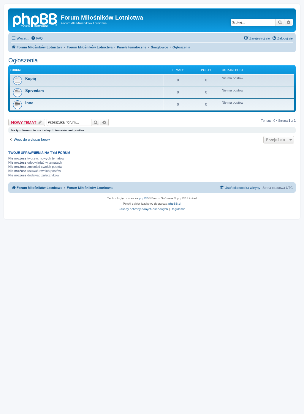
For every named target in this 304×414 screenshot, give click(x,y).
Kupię (30, 78)
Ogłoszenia (23, 60)
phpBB (143, 198)
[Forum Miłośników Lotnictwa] (35, 19)
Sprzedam (34, 91)
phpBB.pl (174, 203)
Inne (29, 103)
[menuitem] (37, 38)
